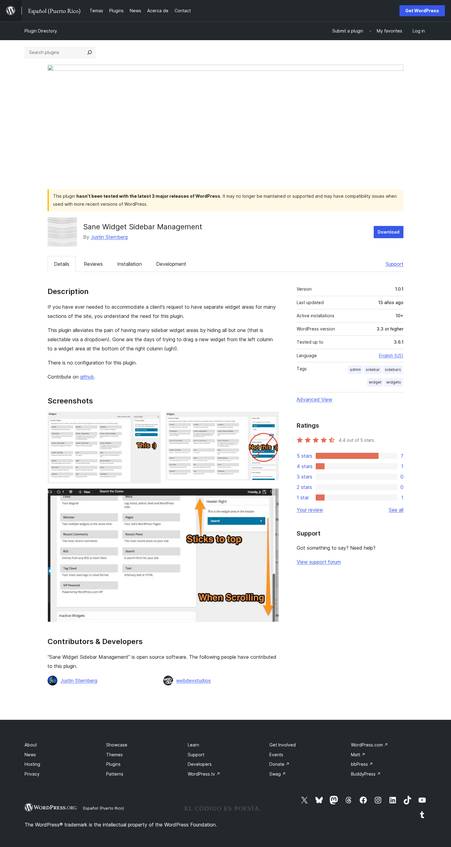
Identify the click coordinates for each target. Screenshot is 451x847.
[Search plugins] (89, 52)
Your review (310, 510)
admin (355, 369)
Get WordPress (422, 10)
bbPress (362, 764)
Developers (200, 764)
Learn (193, 744)
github (87, 377)
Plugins (113, 764)
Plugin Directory (41, 30)
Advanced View (314, 399)
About (31, 744)
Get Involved (282, 744)
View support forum (319, 562)
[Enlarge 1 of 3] (152, 420)
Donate (279, 764)
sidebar (373, 369)
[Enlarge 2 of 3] (271, 420)
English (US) (391, 355)
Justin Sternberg (109, 237)
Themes (114, 754)
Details (61, 264)
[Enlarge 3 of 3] (271, 497)
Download (388, 232)
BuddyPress (366, 773)
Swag (277, 773)
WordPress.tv (204, 773)
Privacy (32, 773)
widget (375, 382)
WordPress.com (369, 744)
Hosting (32, 764)
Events (276, 754)
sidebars (393, 369)
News (30, 754)
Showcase (116, 744)
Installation (129, 264)
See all (396, 510)
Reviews (93, 264)
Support (394, 264)
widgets (393, 382)
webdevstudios (193, 680)
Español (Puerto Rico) (103, 808)
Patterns (114, 773)
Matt (358, 754)
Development (171, 264)
